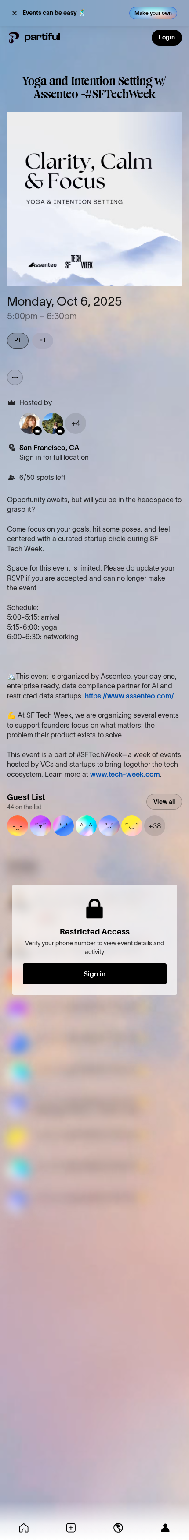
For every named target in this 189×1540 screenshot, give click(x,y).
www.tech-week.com (125, 774)
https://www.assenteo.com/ (129, 696)
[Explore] (118, 1527)
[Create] (71, 1527)
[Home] (23, 1527)
